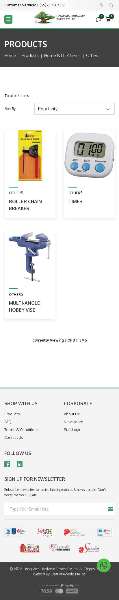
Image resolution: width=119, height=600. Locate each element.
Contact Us (13, 437)
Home (10, 55)
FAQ (8, 421)
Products (30, 55)
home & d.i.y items (62, 55)
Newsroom (73, 421)
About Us (72, 414)
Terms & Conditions (21, 429)
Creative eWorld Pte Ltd (68, 574)
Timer (75, 201)
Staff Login (72, 429)
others (92, 55)
